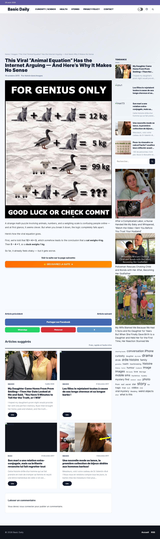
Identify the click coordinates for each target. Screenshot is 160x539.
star (134, 384)
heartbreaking (135, 364)
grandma (118, 364)
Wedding (133, 391)
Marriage (142, 372)
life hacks (129, 372)
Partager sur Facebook (58, 322)
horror (123, 368)
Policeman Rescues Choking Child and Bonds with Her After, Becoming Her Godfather (134, 270)
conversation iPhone (140, 351)
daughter (130, 356)
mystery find (122, 379)
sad (122, 384)
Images (14, 54)
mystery (144, 376)
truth (128, 388)
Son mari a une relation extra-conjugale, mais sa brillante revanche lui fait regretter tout (27, 463)
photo (146, 379)
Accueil (145, 532)
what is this (126, 394)
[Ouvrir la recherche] (152, 9)
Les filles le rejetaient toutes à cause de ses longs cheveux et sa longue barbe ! (85, 391)
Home (7, 54)
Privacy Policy (91, 9)
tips (148, 384)
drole (118, 360)
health (126, 364)
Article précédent (14, 314)
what (117, 395)
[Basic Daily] (146, 9)
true (124, 388)
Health (63, 9)
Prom (117, 384)
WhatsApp (22, 330)
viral (141, 388)
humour (130, 367)
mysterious (136, 376)
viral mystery (122, 391)
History (117, 368)
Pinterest (58, 330)
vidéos (135, 387)
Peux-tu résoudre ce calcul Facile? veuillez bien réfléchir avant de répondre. (144, 145)
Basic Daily (18, 9)
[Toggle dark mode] (140, 9)
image (147, 367)
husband (139, 368)
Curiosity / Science (45, 9)
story (141, 383)
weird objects (146, 391)
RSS (153, 532)
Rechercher (152, 161)
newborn (133, 380)
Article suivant (104, 314)
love (136, 371)
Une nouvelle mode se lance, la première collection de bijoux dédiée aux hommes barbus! (85, 463)
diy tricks (138, 356)
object (139, 380)
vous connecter (27, 506)
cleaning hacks (120, 351)
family (143, 359)
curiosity (120, 356)
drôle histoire (130, 359)
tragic (118, 387)
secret (128, 384)
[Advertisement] (80, 32)
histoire (147, 363)
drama (147, 355)
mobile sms (122, 375)
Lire (12, 415)
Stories (75, 9)
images (120, 371)
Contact (108, 9)
